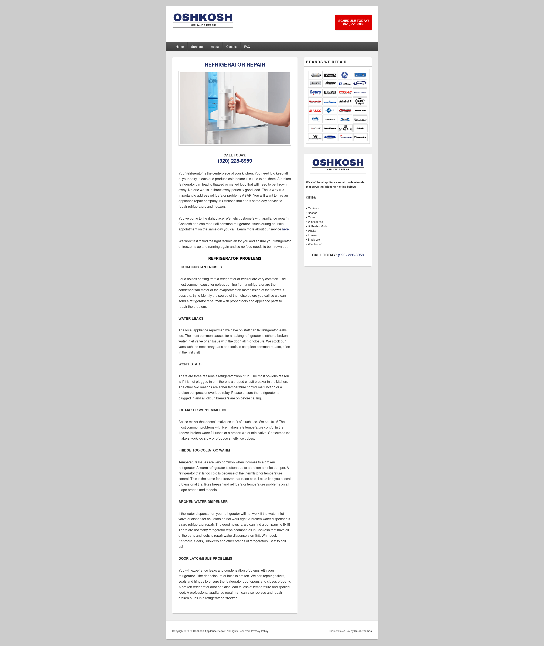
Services (197, 46)
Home (180, 46)
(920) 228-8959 (235, 160)
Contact (231, 46)
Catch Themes (363, 631)
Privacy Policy (259, 631)
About (215, 46)
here (285, 229)
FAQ (247, 46)
